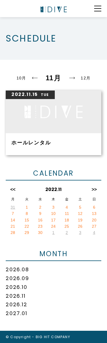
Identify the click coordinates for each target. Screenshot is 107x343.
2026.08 (17, 269)
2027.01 (16, 313)
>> (94, 189)
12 (80, 213)
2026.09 (17, 278)
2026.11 (16, 295)
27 (94, 226)
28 (13, 232)
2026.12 (16, 304)
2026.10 (16, 287)
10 (53, 213)
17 (53, 220)
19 (80, 220)
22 (27, 226)
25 (66, 226)
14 (13, 220)
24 (53, 226)
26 (80, 226)
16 (40, 220)
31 (13, 207)
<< (12, 189)
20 (94, 220)
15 (27, 220)
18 (66, 220)
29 (27, 232)
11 (67, 213)
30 (40, 232)
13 (94, 213)
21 (13, 226)
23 (40, 226)
